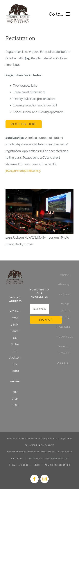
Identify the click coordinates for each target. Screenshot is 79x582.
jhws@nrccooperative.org (23, 171)
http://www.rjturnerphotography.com (48, 458)
